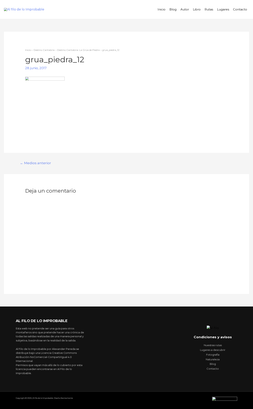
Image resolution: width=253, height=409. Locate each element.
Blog (173, 9)
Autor (184, 9)
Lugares (223, 9)
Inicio (161, 9)
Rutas (209, 9)
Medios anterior (35, 163)
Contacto (240, 9)
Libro (197, 9)
